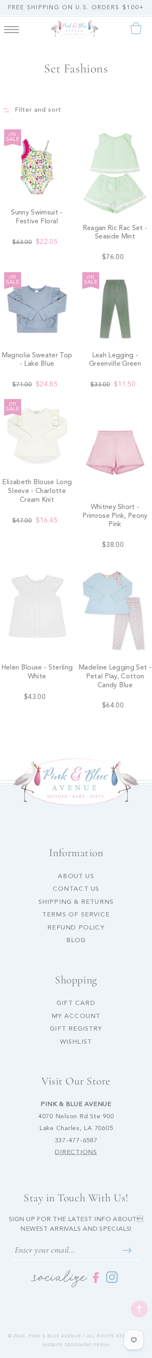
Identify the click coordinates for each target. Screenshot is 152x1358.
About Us (76, 876)
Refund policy (76, 928)
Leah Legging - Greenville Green (115, 360)
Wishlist (76, 1042)
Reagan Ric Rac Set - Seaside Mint (115, 233)
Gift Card (76, 1003)
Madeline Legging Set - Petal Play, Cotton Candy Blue (115, 676)
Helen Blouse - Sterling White (37, 672)
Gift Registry (76, 1029)
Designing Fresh (87, 1345)
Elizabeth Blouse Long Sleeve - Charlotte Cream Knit (37, 491)
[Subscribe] (126, 1250)
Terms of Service (76, 915)
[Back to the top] (139, 1309)
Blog (76, 940)
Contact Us (76, 889)
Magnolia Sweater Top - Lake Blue (37, 360)
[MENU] (11, 28)
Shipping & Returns (76, 902)
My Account (76, 1016)
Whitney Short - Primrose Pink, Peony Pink (114, 516)
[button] (11, 28)
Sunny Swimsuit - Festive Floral (36, 217)
